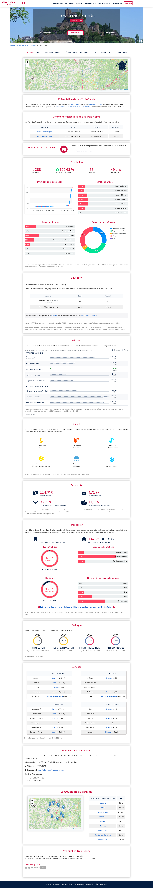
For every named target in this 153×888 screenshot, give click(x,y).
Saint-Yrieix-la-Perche (89, 316)
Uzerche (54, 316)
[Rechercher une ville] (24, 3)
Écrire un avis (75, 32)
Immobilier (94, 52)
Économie (84, 52)
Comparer (39, 52)
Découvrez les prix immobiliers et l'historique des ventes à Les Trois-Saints (76, 607)
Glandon (55, 709)
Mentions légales (67, 884)
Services (111, 52)
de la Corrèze (75, 104)
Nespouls (108, 732)
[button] (27, 62)
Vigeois (103, 821)
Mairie (119, 52)
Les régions (89, 3)
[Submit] (73, 151)
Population (49, 52)
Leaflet (110, 89)
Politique (103, 52)
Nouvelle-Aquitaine (22, 46)
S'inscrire (128, 3)
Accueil (12, 46)
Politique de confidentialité (84, 884)
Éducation (59, 52)
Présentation (29, 52)
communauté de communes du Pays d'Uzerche (72, 107)
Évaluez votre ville (60, 3)
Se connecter (117, 3)
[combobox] (98, 151)
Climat (75, 52)
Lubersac (102, 817)
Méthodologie (30, 414)
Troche (102, 807)
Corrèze (32, 46)
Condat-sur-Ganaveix (103, 835)
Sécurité (68, 52)
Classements (103, 3)
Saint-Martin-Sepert (44, 132)
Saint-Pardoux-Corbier (44, 136)
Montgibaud (102, 830)
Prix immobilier (76, 3)
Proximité (126, 52)
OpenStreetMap (124, 89)
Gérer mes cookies (101, 884)
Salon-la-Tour (103, 812)
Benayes (103, 826)
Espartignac (102, 840)
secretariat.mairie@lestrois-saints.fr (51, 770)
